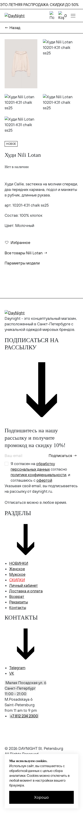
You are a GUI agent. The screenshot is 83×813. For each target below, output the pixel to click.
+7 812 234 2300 (24, 716)
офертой (44, 480)
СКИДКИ (17, 580)
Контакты (17, 607)
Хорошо (41, 797)
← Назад (12, 27)
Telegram (17, 667)
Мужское (17, 574)
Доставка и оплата (26, 591)
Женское (17, 569)
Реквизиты (18, 602)
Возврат (16, 596)
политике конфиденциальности (38, 474)
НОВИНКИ (18, 563)
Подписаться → (63, 455)
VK (11, 673)
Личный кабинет (23, 585)
